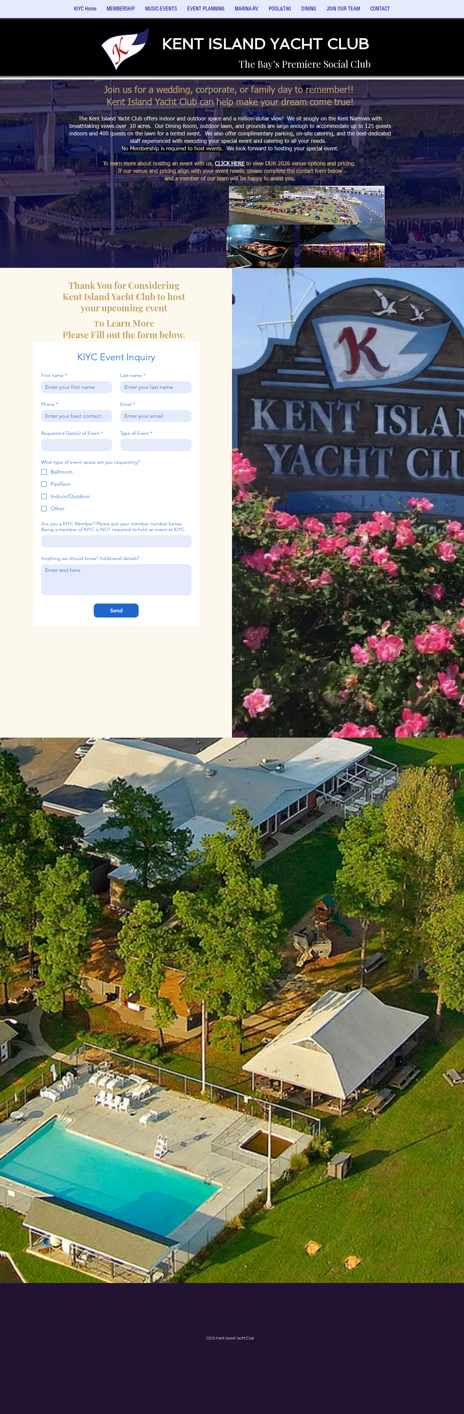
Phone (49, 404)
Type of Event (136, 433)
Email (127, 404)
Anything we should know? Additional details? (90, 558)
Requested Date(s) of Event (72, 433)
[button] (161, 11)
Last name (132, 375)
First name (54, 375)
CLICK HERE (230, 164)
